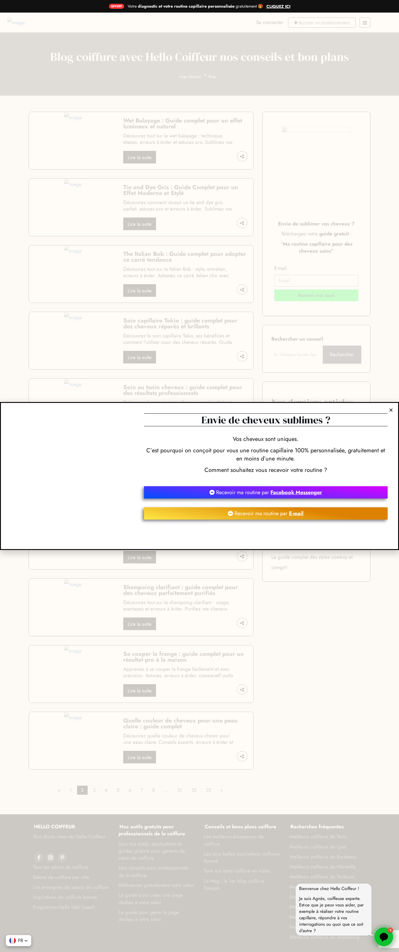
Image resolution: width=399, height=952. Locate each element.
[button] (18, 940)
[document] (199, 476)
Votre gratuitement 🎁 (195, 6)
